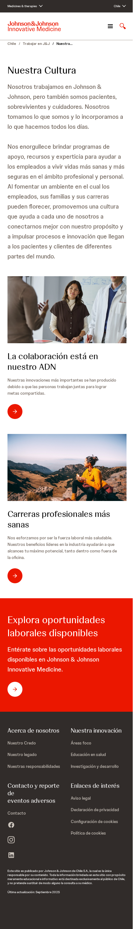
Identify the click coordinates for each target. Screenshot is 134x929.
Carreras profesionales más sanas (58, 519)
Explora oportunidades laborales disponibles (56, 626)
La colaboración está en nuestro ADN (52, 361)
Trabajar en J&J (36, 43)
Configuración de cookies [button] (94, 821)
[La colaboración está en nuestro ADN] (67, 309)
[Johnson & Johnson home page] (34, 26)
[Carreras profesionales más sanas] (67, 467)
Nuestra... (64, 43)
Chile (11, 43)
